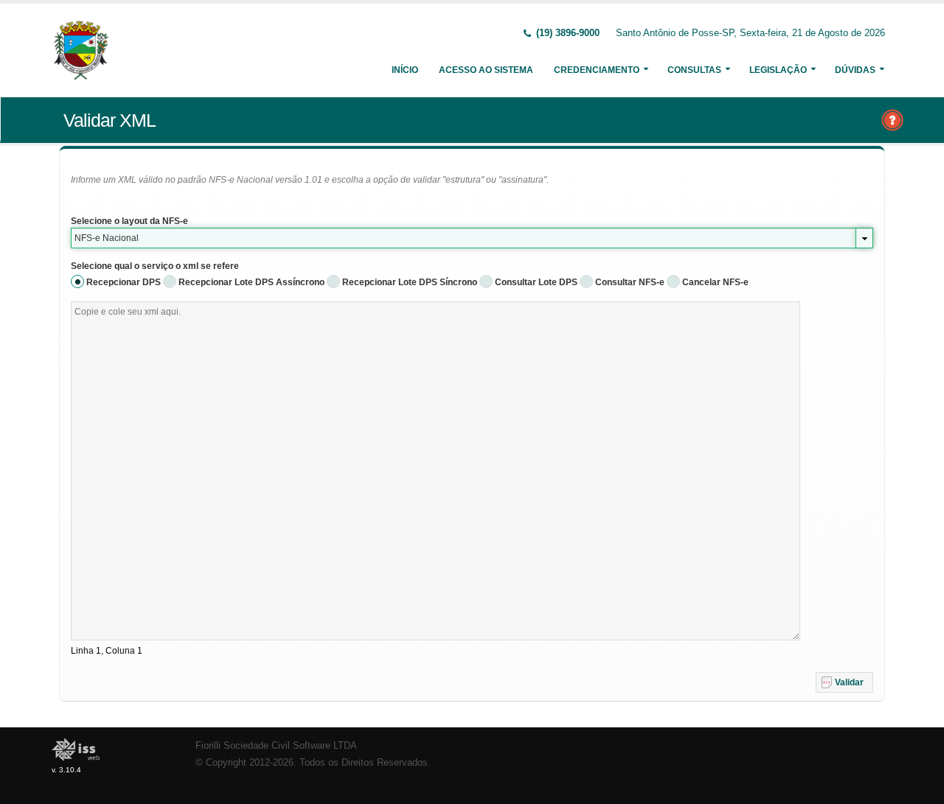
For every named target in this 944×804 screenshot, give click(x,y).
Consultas (694, 70)
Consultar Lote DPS (536, 282)
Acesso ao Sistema (486, 70)
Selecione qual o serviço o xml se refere (155, 266)
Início (405, 70)
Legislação (778, 70)
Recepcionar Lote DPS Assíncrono (251, 282)
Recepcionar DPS (123, 282)
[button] (844, 682)
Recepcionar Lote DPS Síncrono (409, 282)
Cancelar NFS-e (715, 282)
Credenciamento (596, 70)
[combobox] (472, 238)
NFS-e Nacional (106, 238)
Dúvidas (855, 70)
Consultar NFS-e (629, 282)
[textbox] (435, 470)
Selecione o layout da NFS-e (129, 221)
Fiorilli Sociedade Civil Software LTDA (276, 746)
